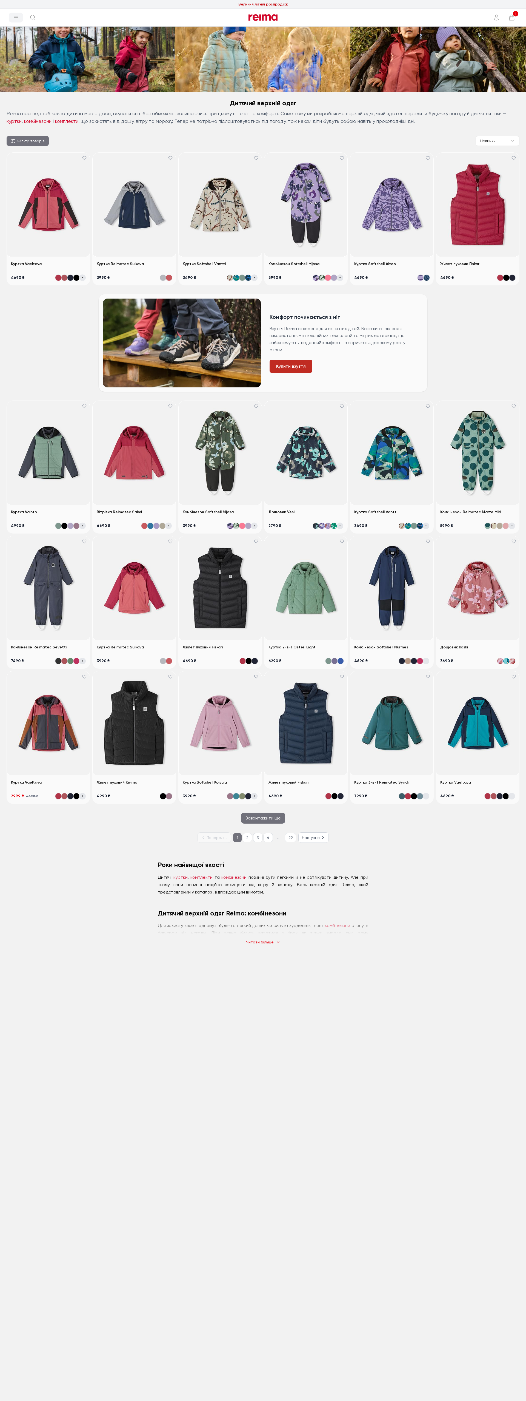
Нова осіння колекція (263, 4)
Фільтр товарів (31, 141)
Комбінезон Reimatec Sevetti (39, 647)
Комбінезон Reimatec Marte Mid (470, 512)
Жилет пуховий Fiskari (460, 264)
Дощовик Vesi (281, 512)
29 (290, 837)
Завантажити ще (263, 818)
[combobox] (497, 141)
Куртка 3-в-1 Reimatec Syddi (381, 782)
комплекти (66, 121)
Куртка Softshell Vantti (204, 264)
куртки (14, 121)
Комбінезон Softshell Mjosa (293, 264)
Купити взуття (291, 366)
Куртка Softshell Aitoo (375, 264)
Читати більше (260, 942)
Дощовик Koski (454, 647)
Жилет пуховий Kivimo (117, 782)
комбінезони (38, 121)
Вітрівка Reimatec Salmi (119, 512)
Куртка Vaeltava (26, 264)
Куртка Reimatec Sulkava (120, 264)
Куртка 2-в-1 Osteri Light (292, 647)
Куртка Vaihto (24, 512)
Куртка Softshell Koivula (205, 782)
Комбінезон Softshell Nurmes (381, 647)
